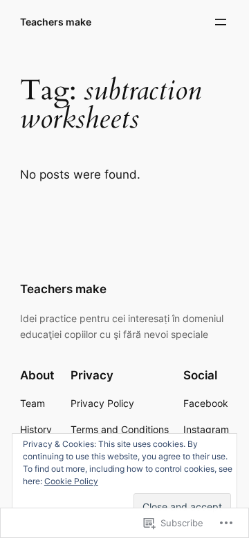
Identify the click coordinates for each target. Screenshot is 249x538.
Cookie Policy (71, 481)
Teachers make (55, 22)
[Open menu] (220, 22)
